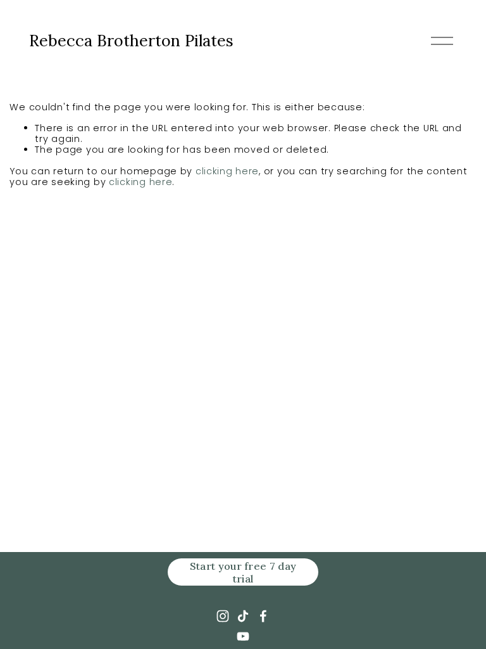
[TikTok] (243, 616)
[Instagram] (222, 616)
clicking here (227, 171)
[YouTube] (243, 636)
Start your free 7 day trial (243, 572)
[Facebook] (263, 616)
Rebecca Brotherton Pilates (131, 40)
